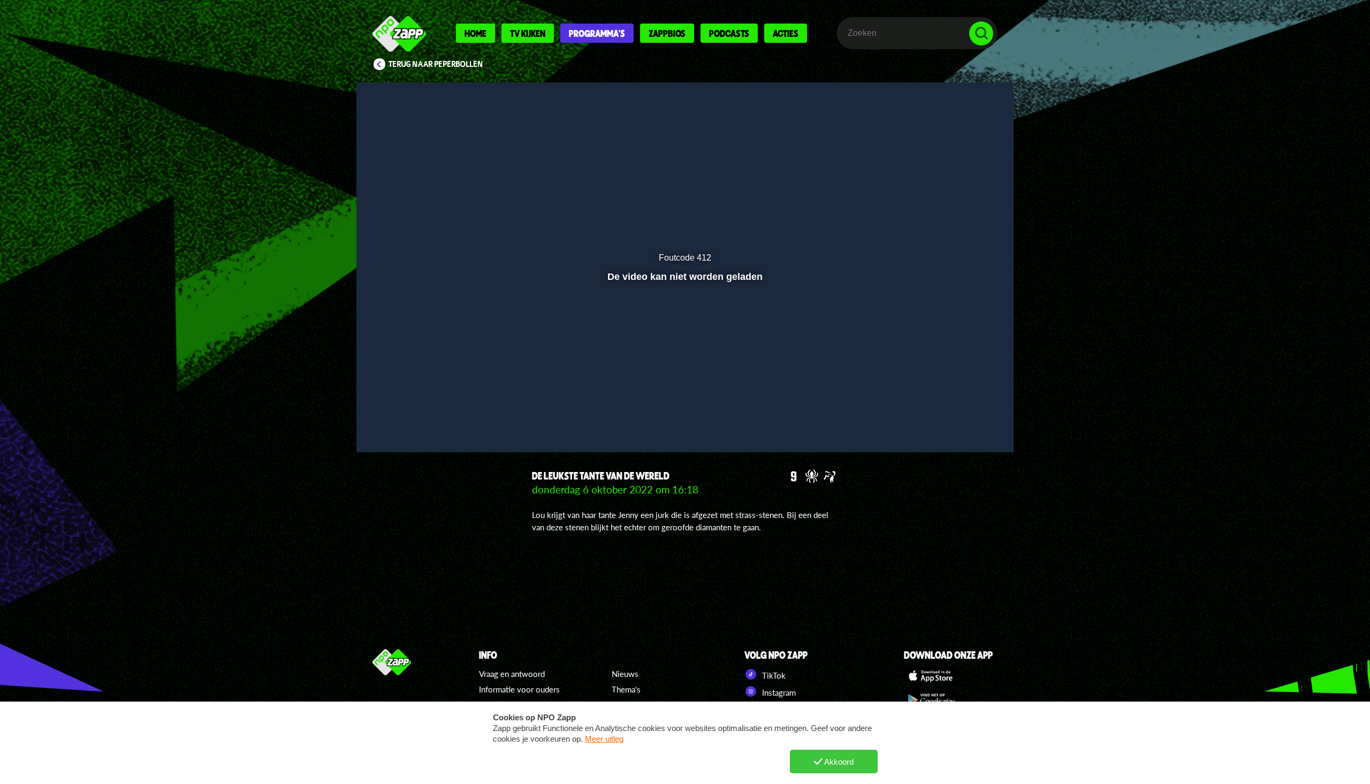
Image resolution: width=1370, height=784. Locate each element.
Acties (785, 33)
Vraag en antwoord (512, 674)
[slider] (683, 394)
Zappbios (667, 33)
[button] (399, 416)
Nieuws (625, 674)
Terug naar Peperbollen (436, 64)
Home (475, 33)
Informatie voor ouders (519, 689)
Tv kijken (527, 33)
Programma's (597, 33)
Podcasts (729, 33)
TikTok (773, 675)
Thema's (626, 689)
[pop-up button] (948, 416)
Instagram (778, 692)
